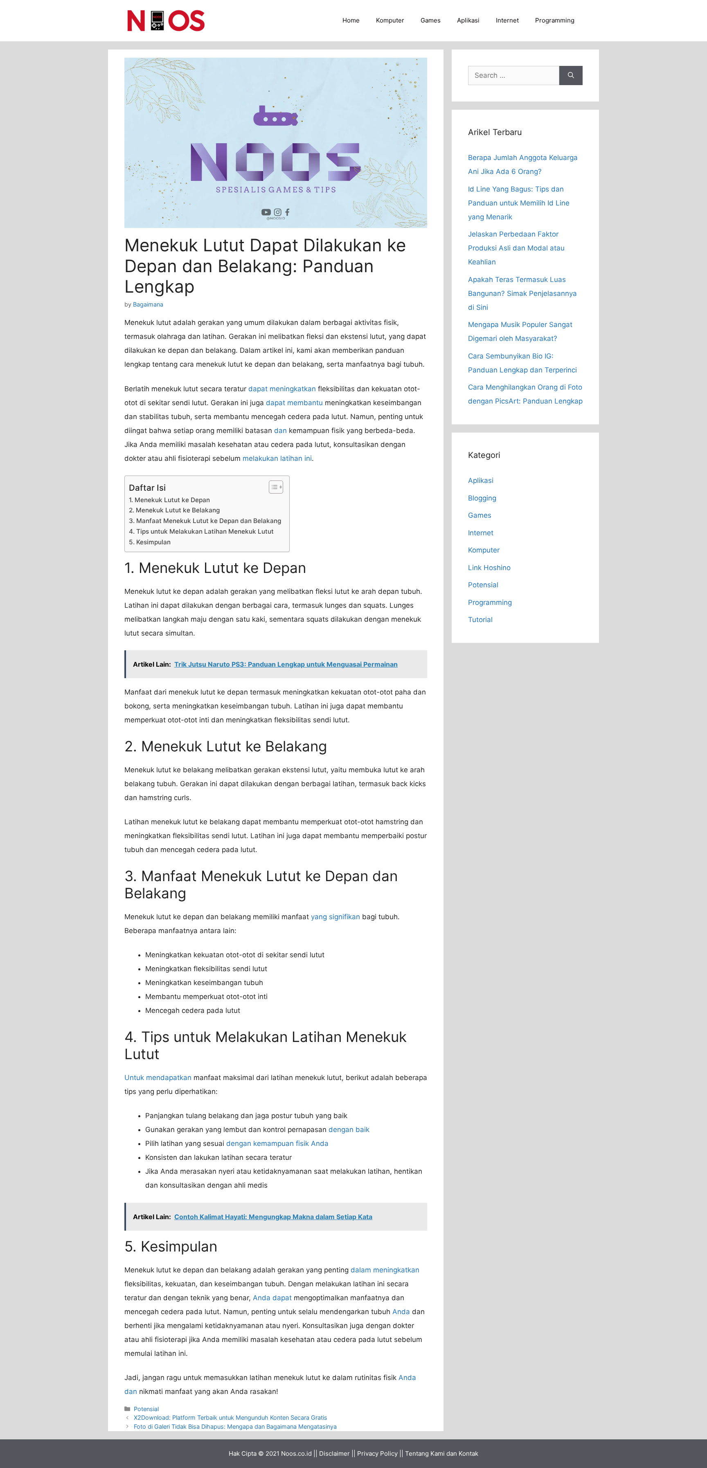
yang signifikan (335, 917)
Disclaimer (334, 1453)
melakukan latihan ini (277, 458)
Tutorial (480, 620)
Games (431, 20)
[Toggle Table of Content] (272, 487)
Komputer (390, 20)
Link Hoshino (489, 568)
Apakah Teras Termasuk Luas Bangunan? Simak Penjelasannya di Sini (522, 293)
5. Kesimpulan (150, 542)
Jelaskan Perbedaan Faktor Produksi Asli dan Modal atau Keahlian (516, 248)
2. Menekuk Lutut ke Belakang (174, 510)
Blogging (482, 498)
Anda (401, 1312)
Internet (507, 20)
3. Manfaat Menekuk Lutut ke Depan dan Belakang (205, 521)
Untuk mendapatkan (157, 1077)
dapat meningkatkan (282, 389)
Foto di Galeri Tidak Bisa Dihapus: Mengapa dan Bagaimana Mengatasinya (235, 1426)
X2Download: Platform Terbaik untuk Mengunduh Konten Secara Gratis (230, 1417)
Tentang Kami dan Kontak (441, 1453)
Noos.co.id (296, 1453)
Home (351, 20)
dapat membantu (294, 403)
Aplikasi (468, 20)
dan (280, 430)
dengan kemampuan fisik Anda (277, 1143)
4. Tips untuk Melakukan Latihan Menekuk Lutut (201, 531)
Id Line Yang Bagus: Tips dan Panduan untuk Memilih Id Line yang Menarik (519, 203)
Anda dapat (272, 1298)
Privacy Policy (377, 1453)
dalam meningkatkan (385, 1270)
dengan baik (349, 1129)
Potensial (146, 1408)
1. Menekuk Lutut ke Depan (169, 500)
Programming (554, 20)
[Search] (571, 76)
